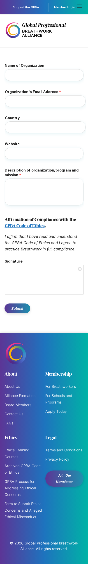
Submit (17, 308)
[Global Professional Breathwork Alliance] (36, 39)
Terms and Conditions (63, 450)
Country (12, 118)
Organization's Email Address (33, 91)
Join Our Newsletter (64, 478)
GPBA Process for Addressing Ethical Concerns (20, 488)
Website (12, 144)
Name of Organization (24, 65)
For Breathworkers (60, 386)
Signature (14, 261)
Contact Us (14, 414)
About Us (12, 386)
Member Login (64, 7)
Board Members (18, 405)
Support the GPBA (26, 7)
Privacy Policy (57, 459)
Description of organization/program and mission (42, 172)
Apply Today (56, 411)
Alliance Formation (20, 395)
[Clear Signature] (80, 268)
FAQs (9, 423)
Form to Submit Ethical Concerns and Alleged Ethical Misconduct (23, 510)
